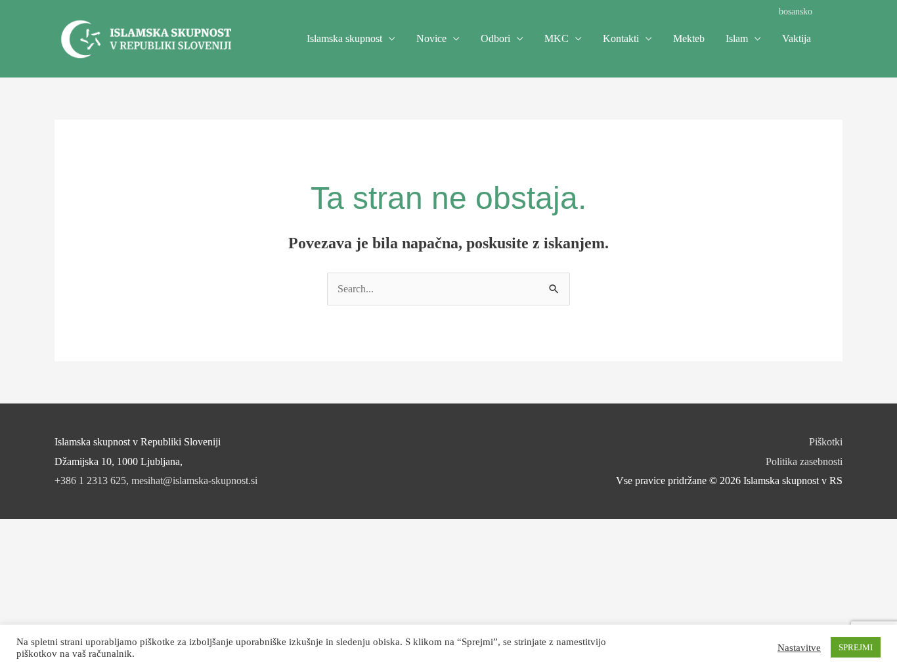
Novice (431, 38)
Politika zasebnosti (804, 461)
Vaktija (796, 38)
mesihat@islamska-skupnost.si (194, 480)
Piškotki (825, 441)
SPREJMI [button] (856, 647)
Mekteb (689, 38)
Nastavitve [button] (799, 647)
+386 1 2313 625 (90, 480)
